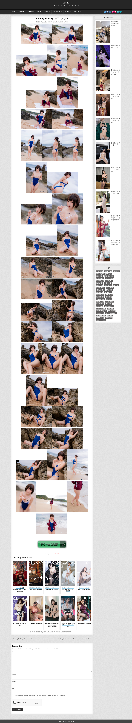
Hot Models (56, 12)
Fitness (109, 295)
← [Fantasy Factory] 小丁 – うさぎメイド (23, 639)
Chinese (100, 288)
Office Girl (109, 306)
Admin (38, 22)
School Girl (101, 308)
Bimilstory (108, 276)
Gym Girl (76, 12)
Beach (37, 632)
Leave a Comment (47, 22)
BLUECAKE (100, 278)
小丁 (73, 632)
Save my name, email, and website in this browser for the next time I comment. (40, 696)
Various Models (111, 313)
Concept (21, 12)
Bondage (100, 281)
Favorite (100, 295)
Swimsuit (68, 632)
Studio (31, 12)
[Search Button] (120, 12)
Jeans (109, 297)
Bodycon (110, 278)
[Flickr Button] (113, 12)
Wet (109, 315)
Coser (39, 12)
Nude (99, 306)
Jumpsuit (63, 632)
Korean (109, 302)
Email (14, 681)
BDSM (109, 274)
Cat (115, 285)
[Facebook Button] (107, 12)
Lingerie (100, 304)
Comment (15, 652)
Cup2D (66, 3)
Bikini (99, 276)
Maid (108, 304)
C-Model (108, 285)
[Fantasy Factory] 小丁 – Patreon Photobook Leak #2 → (75, 639)
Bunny (99, 283)
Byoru (99, 285)
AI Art (67, 12)
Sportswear (101, 311)
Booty (40, 632)
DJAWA (109, 290)
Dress (99, 292)
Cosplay (100, 290)
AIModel (108, 271)
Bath (116, 271)
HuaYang (100, 297)
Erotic (108, 292)
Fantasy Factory (59, 22)
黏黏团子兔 (101, 320)
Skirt (110, 308)
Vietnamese (100, 315)
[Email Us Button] (118, 12)
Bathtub (100, 274)
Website (14, 688)
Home (13, 12)
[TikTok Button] (115, 12)
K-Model (100, 302)
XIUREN (109, 318)
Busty (44, 632)
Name (14, 674)
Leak (46, 12)
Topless (100, 313)
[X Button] (105, 12)
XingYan (100, 318)
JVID (109, 299)
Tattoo (111, 311)
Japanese (66, 22)
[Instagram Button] (110, 12)
